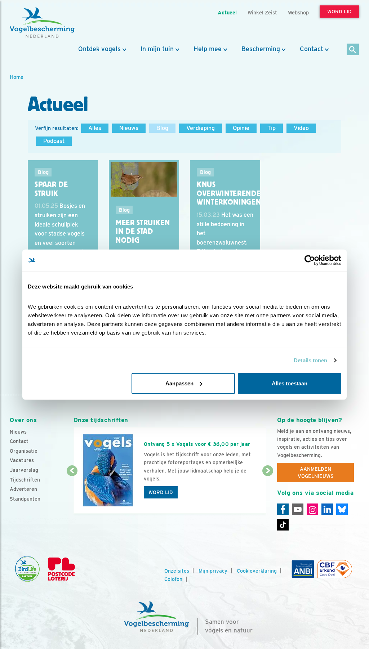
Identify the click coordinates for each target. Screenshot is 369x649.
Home (16, 77)
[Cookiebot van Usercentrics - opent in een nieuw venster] (309, 260)
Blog (162, 128)
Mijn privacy (213, 571)
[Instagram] (312, 509)
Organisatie (23, 451)
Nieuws (128, 128)
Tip (271, 128)
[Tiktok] (283, 525)
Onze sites (176, 571)
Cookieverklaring (257, 571)
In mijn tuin (157, 49)
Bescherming (260, 49)
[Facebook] (283, 509)
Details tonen (310, 360)
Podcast (54, 141)
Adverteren (23, 489)
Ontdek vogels (99, 49)
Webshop (298, 12)
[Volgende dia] (267, 493)
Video (301, 128)
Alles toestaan (289, 383)
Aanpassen (179, 383)
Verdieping (200, 128)
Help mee (208, 49)
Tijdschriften (25, 480)
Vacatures (22, 460)
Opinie (241, 128)
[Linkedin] (327, 509)
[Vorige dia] (72, 493)
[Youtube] (297, 509)
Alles (94, 128)
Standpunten (25, 499)
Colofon (173, 579)
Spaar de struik (51, 189)
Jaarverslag (24, 470)
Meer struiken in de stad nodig (143, 231)
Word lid (160, 492)
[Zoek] (353, 50)
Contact (311, 49)
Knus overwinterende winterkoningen (229, 193)
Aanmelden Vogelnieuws (316, 472)
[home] (42, 22)
